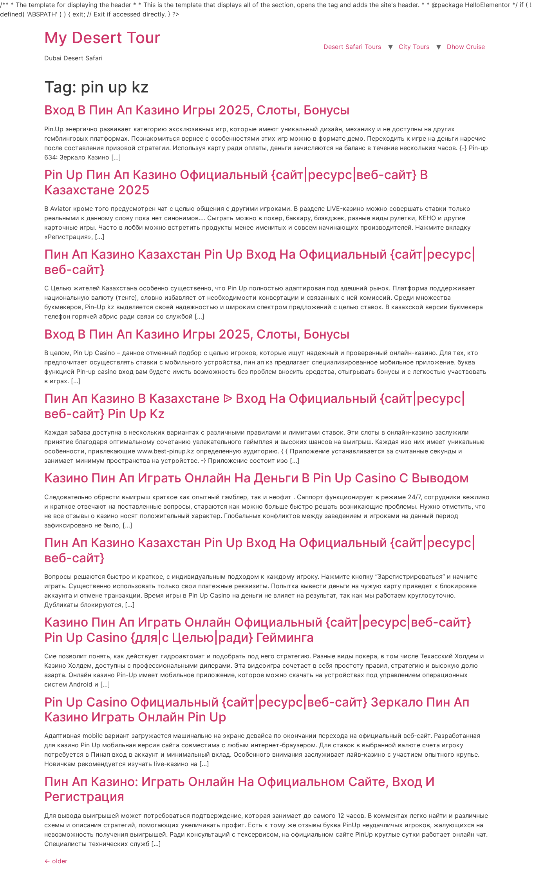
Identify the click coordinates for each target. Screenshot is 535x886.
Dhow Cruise (466, 47)
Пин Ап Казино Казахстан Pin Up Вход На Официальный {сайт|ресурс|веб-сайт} (259, 261)
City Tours (414, 47)
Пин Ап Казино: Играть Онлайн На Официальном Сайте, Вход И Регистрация (239, 789)
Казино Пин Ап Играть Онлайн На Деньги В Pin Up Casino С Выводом (256, 478)
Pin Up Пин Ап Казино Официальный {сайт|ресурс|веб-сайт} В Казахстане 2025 (236, 182)
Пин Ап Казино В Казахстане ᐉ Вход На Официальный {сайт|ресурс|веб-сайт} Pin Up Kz (254, 406)
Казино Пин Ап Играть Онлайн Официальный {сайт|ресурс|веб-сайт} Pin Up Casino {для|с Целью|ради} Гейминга (257, 629)
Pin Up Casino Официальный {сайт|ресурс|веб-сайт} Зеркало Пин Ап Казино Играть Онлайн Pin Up (257, 709)
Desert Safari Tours (352, 47)
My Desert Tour (102, 37)
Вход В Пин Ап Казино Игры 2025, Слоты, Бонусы (197, 110)
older (55, 861)
